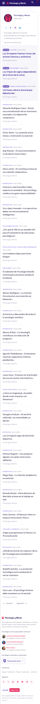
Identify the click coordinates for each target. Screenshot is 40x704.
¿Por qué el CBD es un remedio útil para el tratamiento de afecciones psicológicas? (19, 232)
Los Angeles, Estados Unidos (16, 650)
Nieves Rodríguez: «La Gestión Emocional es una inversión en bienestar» (17, 296)
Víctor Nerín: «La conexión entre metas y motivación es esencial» (18, 134)
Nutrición (7, 432)
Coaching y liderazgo (11, 529)
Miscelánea (14, 68)
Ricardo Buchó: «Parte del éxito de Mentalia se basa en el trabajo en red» (19, 496)
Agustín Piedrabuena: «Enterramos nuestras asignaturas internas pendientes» (19, 356)
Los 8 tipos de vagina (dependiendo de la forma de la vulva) (19, 73)
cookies (4, 700)
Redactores (11, 672)
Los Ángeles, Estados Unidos (16, 638)
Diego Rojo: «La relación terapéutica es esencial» (20, 477)
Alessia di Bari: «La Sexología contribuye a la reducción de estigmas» (16, 335)
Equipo (4, 672)
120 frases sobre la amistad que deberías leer (17, 92)
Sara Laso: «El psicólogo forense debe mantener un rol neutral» (18, 592)
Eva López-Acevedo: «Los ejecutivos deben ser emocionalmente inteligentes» (20, 211)
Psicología (7, 547)
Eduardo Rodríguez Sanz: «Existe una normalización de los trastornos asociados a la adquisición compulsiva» (20, 113)
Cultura (13, 50)
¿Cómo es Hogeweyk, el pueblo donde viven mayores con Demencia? (17, 396)
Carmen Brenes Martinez (14, 642)
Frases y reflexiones (18, 86)
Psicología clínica (10, 389)
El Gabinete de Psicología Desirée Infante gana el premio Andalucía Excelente (18, 274)
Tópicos (18, 672)
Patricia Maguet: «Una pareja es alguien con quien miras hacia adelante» (17, 456)
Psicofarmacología (10, 226)
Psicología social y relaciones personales (20, 247)
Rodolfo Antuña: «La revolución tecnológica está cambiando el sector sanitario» (17, 572)
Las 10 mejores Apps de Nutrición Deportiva (18, 437)
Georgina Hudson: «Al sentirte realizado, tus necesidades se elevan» (17, 417)
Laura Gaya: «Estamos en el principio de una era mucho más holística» (20, 376)
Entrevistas (7, 104)
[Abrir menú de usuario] (36, 2)
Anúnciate (25, 672)
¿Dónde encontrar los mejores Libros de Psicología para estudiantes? (20, 552)
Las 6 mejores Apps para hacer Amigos (17, 255)
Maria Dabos (10, 648)
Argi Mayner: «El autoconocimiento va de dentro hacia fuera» (19, 152)
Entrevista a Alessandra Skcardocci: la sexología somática (19, 316)
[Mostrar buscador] (32, 2)
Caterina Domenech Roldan (15, 636)
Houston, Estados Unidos (14, 644)
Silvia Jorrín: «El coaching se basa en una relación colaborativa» (20, 170)
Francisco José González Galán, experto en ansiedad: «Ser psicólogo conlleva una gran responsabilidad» (20, 190)
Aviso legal (20, 698)
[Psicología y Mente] (16, 3)
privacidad (28, 698)
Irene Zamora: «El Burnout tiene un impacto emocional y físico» (19, 516)
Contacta (34, 672)
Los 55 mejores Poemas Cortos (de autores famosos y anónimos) (19, 55)
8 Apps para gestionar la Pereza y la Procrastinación (19, 534)
